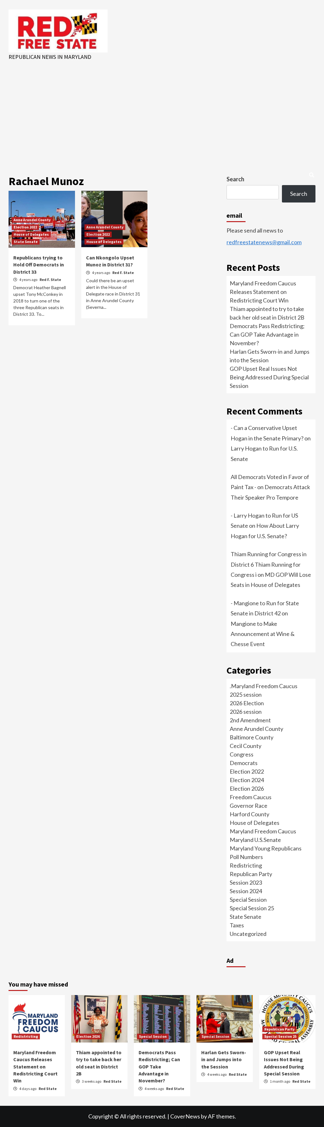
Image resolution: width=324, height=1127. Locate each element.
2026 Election (247, 703)
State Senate (26, 241)
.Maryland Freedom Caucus (263, 685)
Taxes (237, 925)
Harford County (249, 814)
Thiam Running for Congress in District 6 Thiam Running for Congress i (269, 564)
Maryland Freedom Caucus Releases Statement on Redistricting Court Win (263, 292)
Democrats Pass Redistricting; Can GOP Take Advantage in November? (267, 334)
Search (235, 179)
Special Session (248, 899)
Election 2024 (247, 779)
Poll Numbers (246, 856)
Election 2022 (25, 227)
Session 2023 (246, 882)
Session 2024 (246, 890)
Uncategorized (248, 933)
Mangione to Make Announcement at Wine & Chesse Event (263, 634)
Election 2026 (247, 788)
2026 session (246, 711)
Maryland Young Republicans (266, 848)
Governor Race (248, 805)
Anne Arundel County (32, 219)
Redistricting (246, 865)
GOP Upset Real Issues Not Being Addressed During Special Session (269, 377)
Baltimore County (251, 737)
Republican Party (251, 873)
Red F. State (50, 279)
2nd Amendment (250, 720)
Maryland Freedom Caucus (263, 831)
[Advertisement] (162, 108)
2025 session (246, 694)
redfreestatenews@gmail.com (264, 242)
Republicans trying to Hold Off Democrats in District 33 (38, 264)
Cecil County (245, 745)
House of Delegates (31, 234)
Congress (241, 754)
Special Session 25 (252, 908)
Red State (48, 1088)
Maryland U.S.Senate (255, 839)
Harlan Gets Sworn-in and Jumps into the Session (223, 1059)
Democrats (244, 762)
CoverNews (185, 1116)
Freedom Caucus (250, 797)
